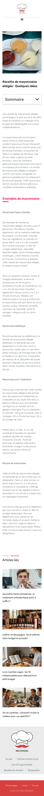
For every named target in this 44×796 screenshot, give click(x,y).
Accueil (9, 758)
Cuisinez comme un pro (27, 758)
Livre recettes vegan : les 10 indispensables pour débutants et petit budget (19, 675)
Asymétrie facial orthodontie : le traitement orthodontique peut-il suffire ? (19, 598)
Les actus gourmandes (22, 764)
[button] (22, 19)
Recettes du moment (13, 770)
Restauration (34, 770)
